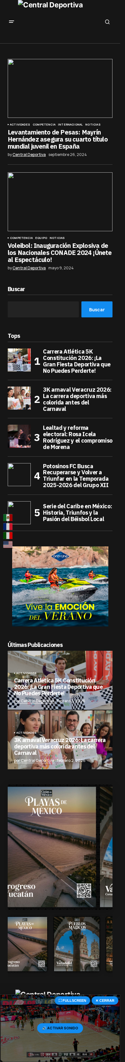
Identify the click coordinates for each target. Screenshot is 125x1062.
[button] (11, 22)
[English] (8, 544)
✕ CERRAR (105, 1000)
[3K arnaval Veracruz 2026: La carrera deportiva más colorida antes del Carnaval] (19, 398)
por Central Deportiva (34, 701)
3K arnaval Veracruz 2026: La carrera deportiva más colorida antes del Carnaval (77, 399)
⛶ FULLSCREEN (72, 1000)
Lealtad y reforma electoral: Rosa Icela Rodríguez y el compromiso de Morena (78, 437)
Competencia (44, 124)
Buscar (16, 289)
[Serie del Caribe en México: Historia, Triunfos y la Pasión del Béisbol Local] (19, 512)
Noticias (92, 124)
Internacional (70, 124)
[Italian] (8, 535)
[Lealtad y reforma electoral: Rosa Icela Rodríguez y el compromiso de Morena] (19, 436)
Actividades (20, 124)
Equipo (41, 238)
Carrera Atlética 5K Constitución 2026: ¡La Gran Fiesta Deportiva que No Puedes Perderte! (77, 361)
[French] (8, 526)
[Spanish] (8, 517)
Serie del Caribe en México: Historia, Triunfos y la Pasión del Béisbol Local (77, 512)
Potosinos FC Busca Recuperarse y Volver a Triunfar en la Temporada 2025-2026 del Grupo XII (76, 475)
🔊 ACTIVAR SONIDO (60, 1027)
